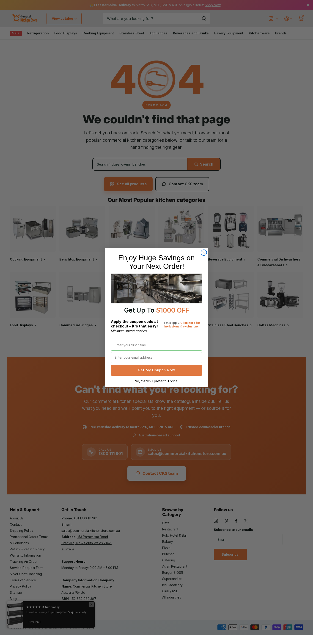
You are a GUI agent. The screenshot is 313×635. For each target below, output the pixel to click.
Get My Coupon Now (156, 370)
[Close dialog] (204, 252)
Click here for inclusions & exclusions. (182, 324)
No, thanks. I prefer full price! (156, 381)
